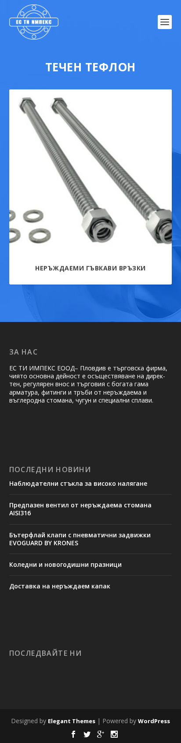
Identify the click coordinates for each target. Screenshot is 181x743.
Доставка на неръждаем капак (59, 586)
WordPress (154, 721)
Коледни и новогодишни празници (65, 564)
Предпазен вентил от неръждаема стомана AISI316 (80, 509)
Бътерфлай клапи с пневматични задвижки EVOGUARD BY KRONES (80, 539)
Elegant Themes (71, 721)
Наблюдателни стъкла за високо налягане (78, 483)
